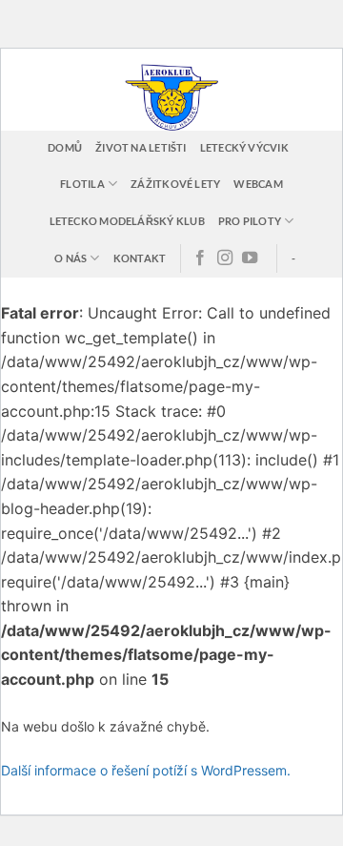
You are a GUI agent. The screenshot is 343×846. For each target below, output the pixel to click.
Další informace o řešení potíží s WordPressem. (146, 770)
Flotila (82, 183)
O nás (70, 258)
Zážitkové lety (175, 183)
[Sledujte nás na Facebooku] (200, 258)
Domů (65, 147)
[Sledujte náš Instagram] (224, 258)
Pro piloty (249, 221)
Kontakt (140, 258)
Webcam (257, 183)
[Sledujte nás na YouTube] (249, 258)
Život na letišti (141, 147)
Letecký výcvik (244, 147)
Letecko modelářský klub (127, 221)
